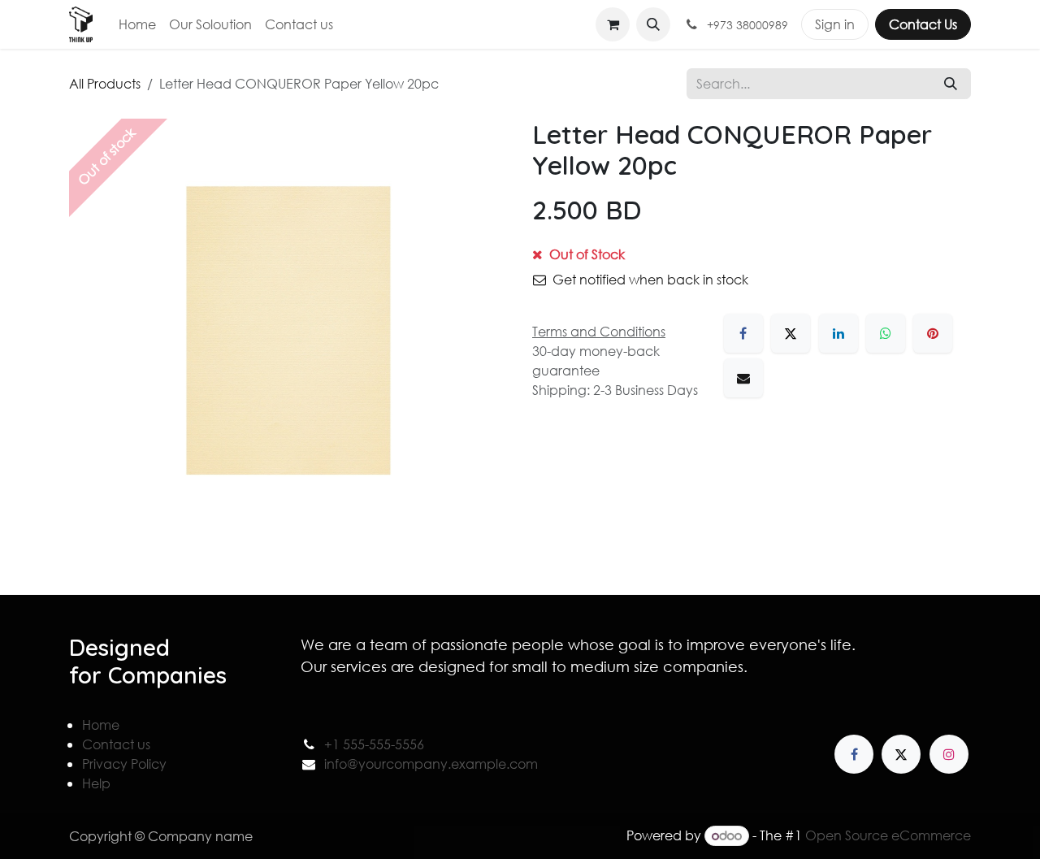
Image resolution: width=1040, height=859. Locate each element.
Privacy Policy (124, 763)
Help (96, 783)
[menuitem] (137, 24)
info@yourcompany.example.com (431, 763)
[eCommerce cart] (613, 24)
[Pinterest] (932, 333)
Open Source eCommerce (888, 835)
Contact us (116, 744)
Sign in (835, 24)
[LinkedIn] (838, 333)
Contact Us (923, 24)
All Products (105, 83)
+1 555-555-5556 (374, 744)
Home (100, 724)
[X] (790, 333)
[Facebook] (743, 333)
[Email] (743, 377)
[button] (653, 24)
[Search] (950, 83)
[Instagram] (949, 754)
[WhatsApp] (885, 333)
